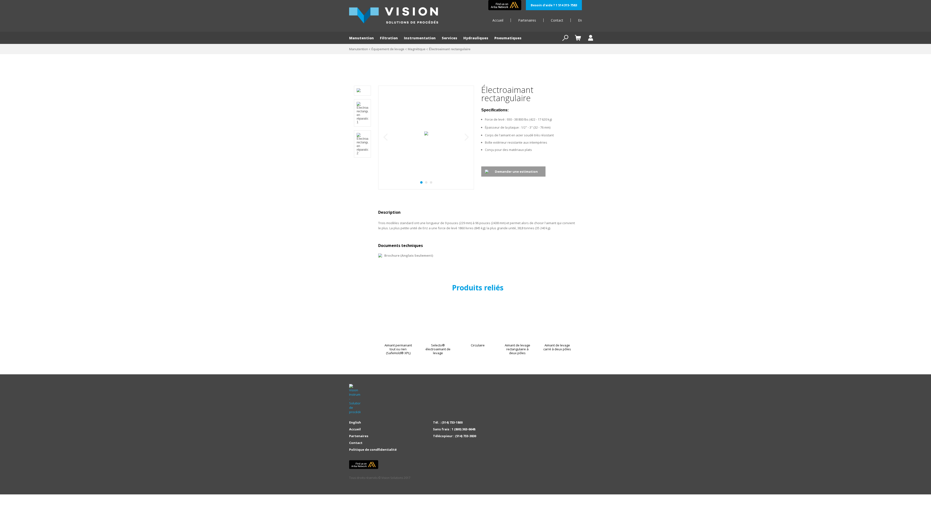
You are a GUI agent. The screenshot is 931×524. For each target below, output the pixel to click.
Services (449, 38)
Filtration (389, 38)
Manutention (361, 38)
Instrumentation (420, 38)
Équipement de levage (387, 49)
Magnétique (416, 49)
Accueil (497, 20)
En (580, 20)
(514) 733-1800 (452, 422)
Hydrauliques (475, 38)
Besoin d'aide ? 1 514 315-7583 (554, 5)
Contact (557, 20)
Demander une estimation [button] (516, 171)
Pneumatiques (508, 38)
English (355, 422)
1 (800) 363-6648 (463, 429)
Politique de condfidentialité (373, 449)
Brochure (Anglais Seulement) (408, 255)
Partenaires (527, 20)
